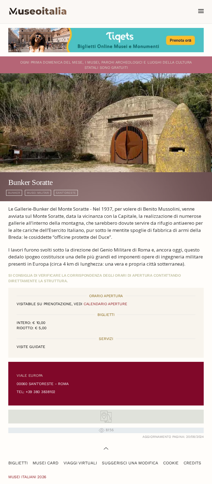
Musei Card (46, 463)
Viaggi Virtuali (80, 463)
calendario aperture (105, 304)
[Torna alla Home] (37, 11)
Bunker (14, 193)
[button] (201, 11)
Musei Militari (38, 193)
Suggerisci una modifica (130, 463)
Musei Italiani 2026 (27, 477)
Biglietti (18, 463)
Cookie (171, 463)
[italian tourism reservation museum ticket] (106, 40)
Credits (192, 463)
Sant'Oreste (66, 193)
